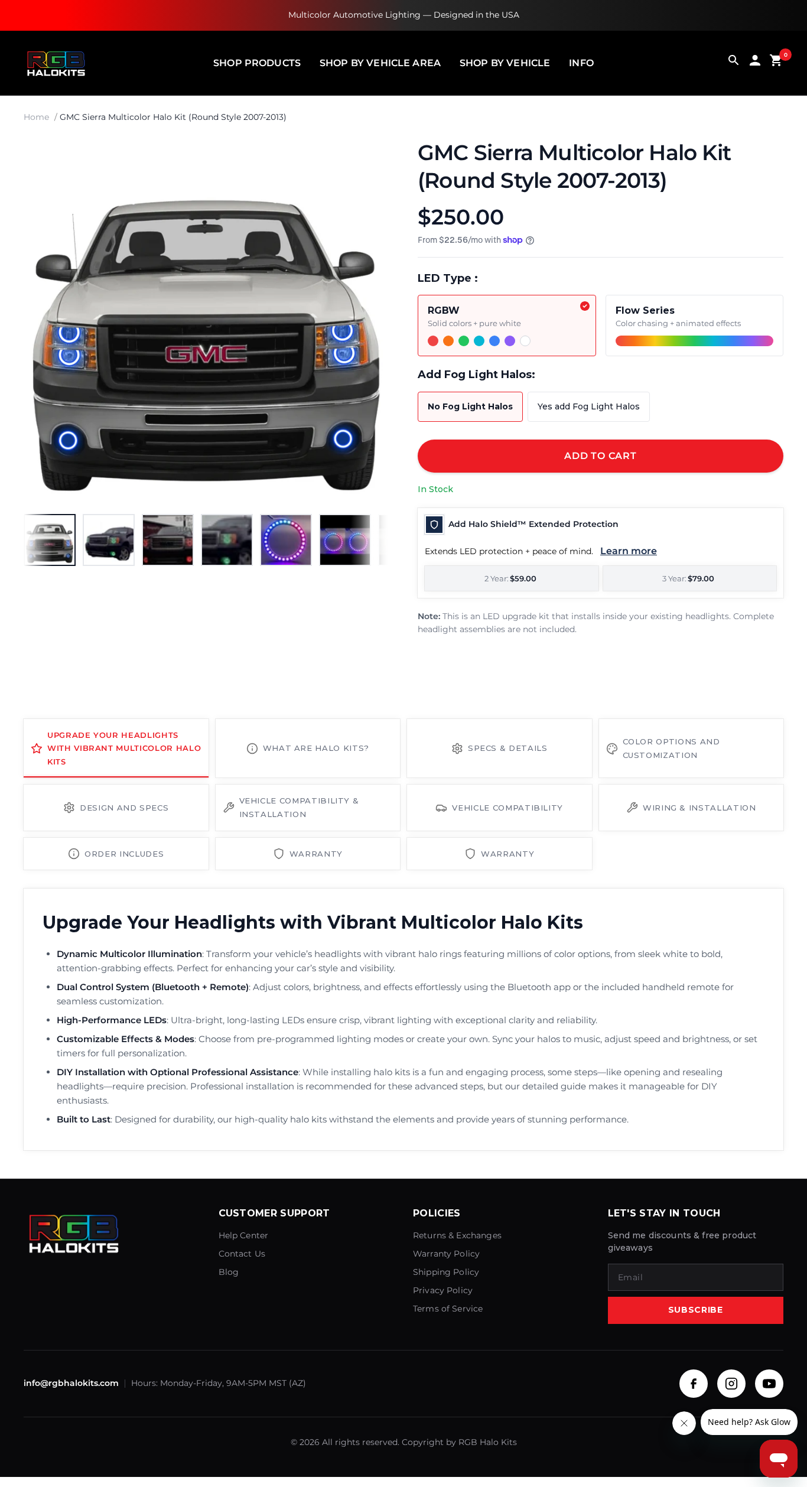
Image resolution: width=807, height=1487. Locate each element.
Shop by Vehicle (505, 63)
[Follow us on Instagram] (731, 1383)
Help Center (244, 1235)
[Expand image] (369, 159)
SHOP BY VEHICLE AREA (380, 63)
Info (581, 63)
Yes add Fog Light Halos (589, 406)
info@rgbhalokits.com (71, 1383)
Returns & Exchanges (457, 1235)
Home (36, 117)
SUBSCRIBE (695, 1309)
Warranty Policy (446, 1253)
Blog (229, 1272)
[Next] (368, 322)
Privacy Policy (443, 1290)
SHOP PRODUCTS (257, 63)
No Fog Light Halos (470, 406)
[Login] (755, 63)
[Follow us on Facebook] (693, 1383)
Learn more (628, 551)
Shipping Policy (446, 1272)
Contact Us (242, 1253)
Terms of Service (448, 1308)
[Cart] (776, 63)
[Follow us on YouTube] (769, 1383)
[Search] (734, 63)
